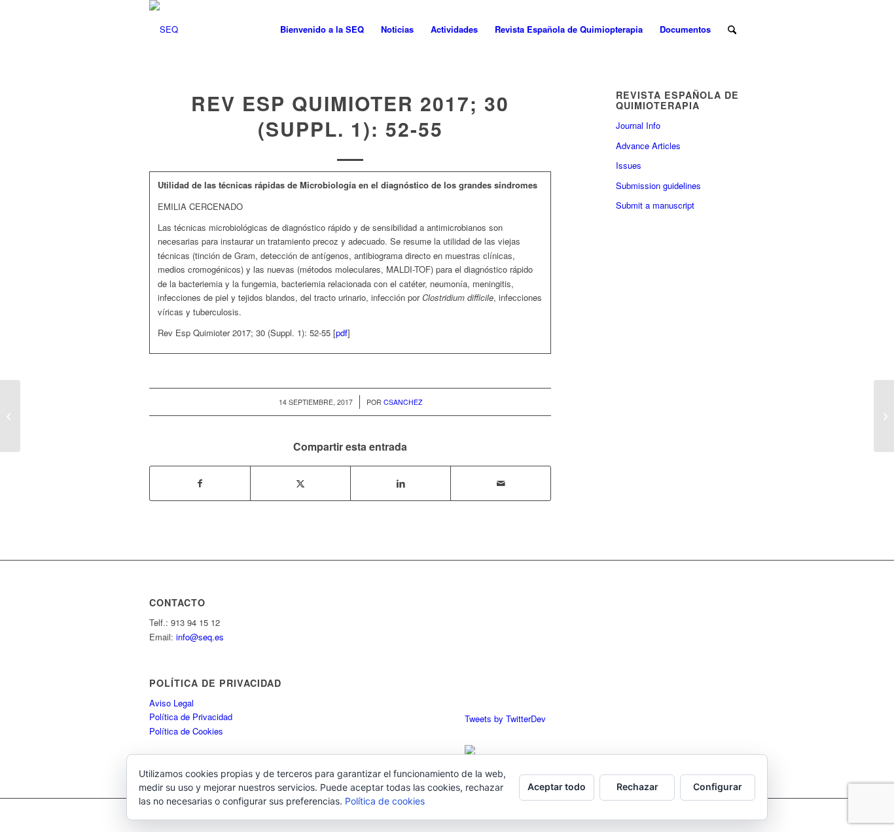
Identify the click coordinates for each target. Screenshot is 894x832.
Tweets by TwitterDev (505, 718)
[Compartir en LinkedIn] (400, 483)
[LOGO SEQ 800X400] (163, 29)
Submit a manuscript (655, 205)
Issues (628, 165)
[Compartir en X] (300, 483)
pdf (342, 332)
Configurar (717, 786)
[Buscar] (732, 29)
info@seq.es (200, 637)
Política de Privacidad (190, 716)
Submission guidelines (658, 185)
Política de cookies (385, 800)
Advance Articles (648, 145)
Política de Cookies (186, 731)
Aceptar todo (556, 786)
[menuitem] (322, 29)
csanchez (403, 402)
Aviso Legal (171, 703)
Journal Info (638, 125)
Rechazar (637, 786)
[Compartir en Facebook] (200, 483)
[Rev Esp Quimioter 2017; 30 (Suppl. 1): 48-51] (10, 416)
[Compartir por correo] (500, 483)
